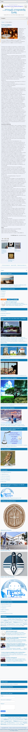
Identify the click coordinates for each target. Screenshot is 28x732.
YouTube (3, 294)
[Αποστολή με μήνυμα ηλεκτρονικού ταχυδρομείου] (4, 238)
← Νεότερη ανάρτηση (5, 265)
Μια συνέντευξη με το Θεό (6, 604)
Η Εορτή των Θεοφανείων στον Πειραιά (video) (4, 251)
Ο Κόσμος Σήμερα (19, 624)
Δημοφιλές (4, 299)
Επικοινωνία (3, 315)
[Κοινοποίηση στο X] (7, 238)
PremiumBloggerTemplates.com (23, 729)
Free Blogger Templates (14, 730)
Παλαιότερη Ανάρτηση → (22, 265)
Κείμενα (16, 622)
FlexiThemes (5, 729)
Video (23, 625)
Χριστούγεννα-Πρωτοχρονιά (11, 625)
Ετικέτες (9, 299)
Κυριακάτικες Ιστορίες (22, 622)
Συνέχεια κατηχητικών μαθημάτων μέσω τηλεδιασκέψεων (13, 652)
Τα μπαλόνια (3, 607)
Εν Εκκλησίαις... (20, 620)
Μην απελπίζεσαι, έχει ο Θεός (7, 613)
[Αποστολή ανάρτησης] (2, 238)
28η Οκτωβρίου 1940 (5, 619)
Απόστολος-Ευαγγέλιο (5, 476)
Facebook (3, 293)
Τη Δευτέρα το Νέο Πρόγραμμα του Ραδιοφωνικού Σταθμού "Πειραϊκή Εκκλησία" (16, 638)
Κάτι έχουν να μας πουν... (6, 313)
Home (3, 22)
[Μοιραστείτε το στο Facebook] (8, 238)
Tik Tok (2, 296)
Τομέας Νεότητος (4, 474)
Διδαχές (2, 620)
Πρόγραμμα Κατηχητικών (6, 472)
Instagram (3, 291)
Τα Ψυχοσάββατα (6, 24)
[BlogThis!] (5, 238)
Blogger (25, 727)
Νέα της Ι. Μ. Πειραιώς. (5, 479)
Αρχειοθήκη (15, 299)
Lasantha (15, 729)
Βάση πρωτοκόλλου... (18, 250)
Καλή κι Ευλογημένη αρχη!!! (11, 301)
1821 (1, 619)
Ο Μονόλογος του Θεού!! (6, 606)
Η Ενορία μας (3, 311)
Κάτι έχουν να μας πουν (5, 477)
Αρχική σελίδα (13, 265)
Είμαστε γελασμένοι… (5, 609)
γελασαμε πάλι (24, 619)
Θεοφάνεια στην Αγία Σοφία (11, 260)
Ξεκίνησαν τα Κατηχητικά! (11, 657)
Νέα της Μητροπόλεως (9, 624)
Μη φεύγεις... (3, 611)
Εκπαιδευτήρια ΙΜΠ (13, 620)
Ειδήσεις (6, 621)
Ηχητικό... (10, 248)
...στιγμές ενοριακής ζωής (14, 11)
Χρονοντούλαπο (18, 625)
